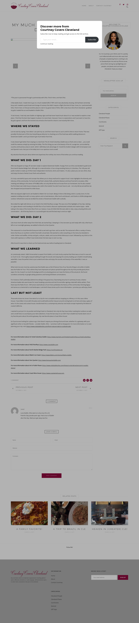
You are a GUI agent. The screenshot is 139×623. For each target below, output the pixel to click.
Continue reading (46, 44)
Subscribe (92, 39)
